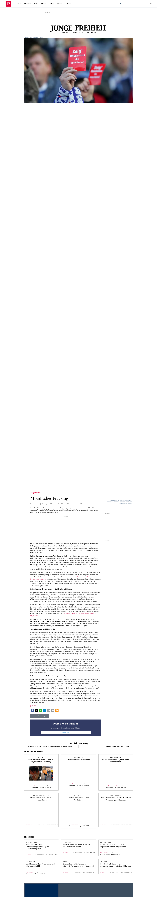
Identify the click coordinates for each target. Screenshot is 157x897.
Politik (19, 4)
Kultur (52, 4)
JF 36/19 (33, 706)
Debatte (35, 4)
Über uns (60, 4)
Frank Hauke (29, 872)
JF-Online (103, 824)
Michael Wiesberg (75, 824)
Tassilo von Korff (112, 786)
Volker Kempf (28, 824)
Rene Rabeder (38, 786)
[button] (120, 4)
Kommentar (34, 504)
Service (69, 4)
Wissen (43, 4)
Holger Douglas (76, 784)
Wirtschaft (27, 4)
